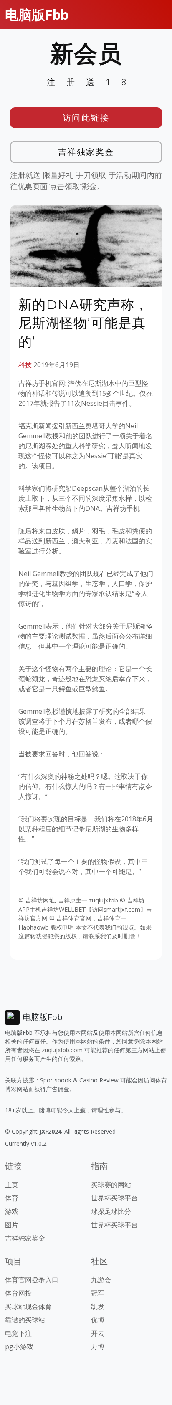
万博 (97, 1346)
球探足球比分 (111, 1211)
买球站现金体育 (28, 1306)
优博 (97, 1319)
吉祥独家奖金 (86, 151)
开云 (97, 1333)
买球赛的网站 (111, 1184)
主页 (11, 1184)
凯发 (97, 1306)
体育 (11, 1198)
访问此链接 (86, 117)
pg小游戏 (19, 1346)
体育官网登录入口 (31, 1279)
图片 (11, 1224)
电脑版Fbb (36, 14)
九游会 (101, 1279)
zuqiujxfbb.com (62, 1050)
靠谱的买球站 (25, 1319)
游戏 (11, 1211)
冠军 (97, 1293)
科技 (25, 364)
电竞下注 (18, 1333)
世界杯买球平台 (114, 1198)
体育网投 (18, 1293)
